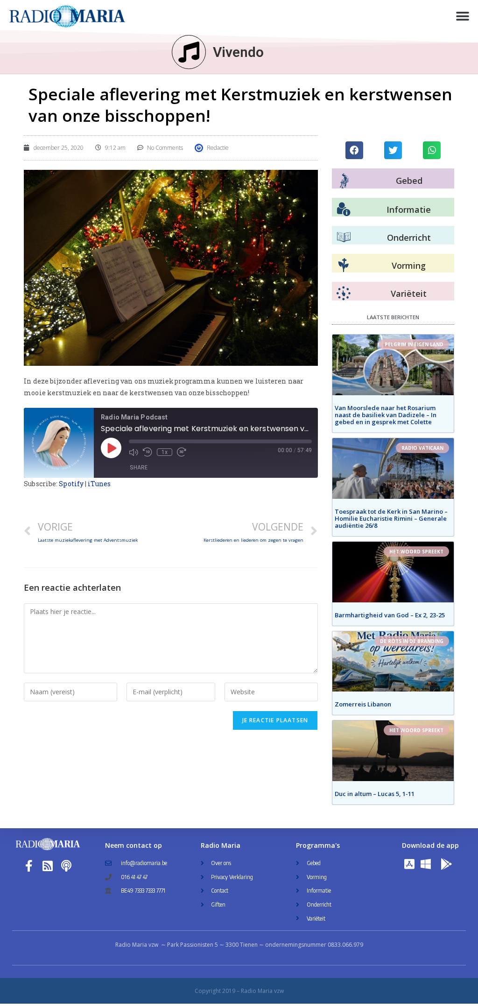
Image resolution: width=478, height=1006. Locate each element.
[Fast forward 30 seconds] (181, 452)
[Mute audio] (133, 452)
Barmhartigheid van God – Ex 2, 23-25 (390, 615)
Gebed (409, 180)
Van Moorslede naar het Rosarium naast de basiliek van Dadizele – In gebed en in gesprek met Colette (385, 415)
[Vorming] (344, 265)
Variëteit (409, 293)
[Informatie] (344, 210)
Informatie (409, 209)
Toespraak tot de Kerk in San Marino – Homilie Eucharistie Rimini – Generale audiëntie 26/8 (391, 518)
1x (165, 452)
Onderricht (409, 237)
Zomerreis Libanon (363, 704)
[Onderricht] (344, 238)
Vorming (409, 265)
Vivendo (238, 52)
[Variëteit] (344, 293)
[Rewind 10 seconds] (147, 452)
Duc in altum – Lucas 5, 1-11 (375, 793)
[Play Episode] (111, 448)
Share (139, 467)
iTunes (99, 483)
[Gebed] (344, 181)
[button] (462, 16)
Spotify (71, 483)
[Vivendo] (189, 52)
